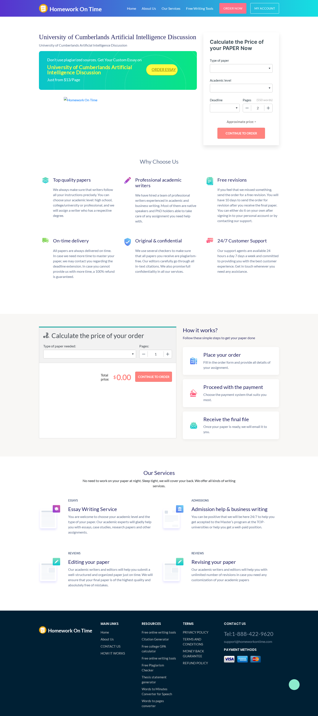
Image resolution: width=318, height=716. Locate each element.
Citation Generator (155, 639)
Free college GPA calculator (154, 648)
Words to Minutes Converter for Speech (157, 691)
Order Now (232, 8)
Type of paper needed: (59, 346)
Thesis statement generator (154, 679)
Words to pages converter (153, 703)
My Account (264, 8)
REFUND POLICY (195, 663)
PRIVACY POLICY (195, 632)
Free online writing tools (159, 632)
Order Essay (164, 69)
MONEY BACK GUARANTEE (193, 653)
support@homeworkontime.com (248, 641)
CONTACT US (110, 646)
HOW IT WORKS (113, 653)
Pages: (144, 346)
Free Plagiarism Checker (153, 667)
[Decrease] (247, 108)
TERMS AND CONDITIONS (193, 641)
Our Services (171, 8)
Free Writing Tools (199, 8)
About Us (149, 8)
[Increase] (268, 108)
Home (131, 8)
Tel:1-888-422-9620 (248, 634)
